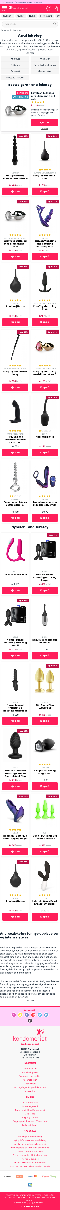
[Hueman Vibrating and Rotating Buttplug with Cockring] (45, 200)
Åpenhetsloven (30, 1079)
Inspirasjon (30, 1091)
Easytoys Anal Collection (45, 173)
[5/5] (45, 170)
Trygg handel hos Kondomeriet (30, 1110)
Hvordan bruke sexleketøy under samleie (30, 1166)
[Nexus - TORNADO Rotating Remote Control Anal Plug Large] (15, 729)
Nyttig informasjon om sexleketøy (30, 1140)
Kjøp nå (44, 122)
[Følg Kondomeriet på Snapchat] (20, 1016)
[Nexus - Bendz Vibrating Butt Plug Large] (45, 534)
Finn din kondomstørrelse (29, 1151)
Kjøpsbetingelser (30, 1072)
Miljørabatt (30, 1113)
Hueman (44, 238)
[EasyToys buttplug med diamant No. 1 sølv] (15, 91)
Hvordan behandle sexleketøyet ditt (30, 1144)
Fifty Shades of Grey (15, 434)
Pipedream (15, 499)
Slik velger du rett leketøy (30, 1136)
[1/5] (45, 431)
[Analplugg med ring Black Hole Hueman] (45, 461)
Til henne (7, 16)
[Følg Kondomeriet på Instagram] (13, 1016)
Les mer (44, 128)
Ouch (45, 833)
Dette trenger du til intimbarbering (30, 1155)
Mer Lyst (15, 173)
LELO (45, 898)
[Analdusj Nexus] (15, 265)
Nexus (15, 303)
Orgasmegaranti (30, 1106)
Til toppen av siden (30, 1206)
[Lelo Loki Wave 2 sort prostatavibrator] (45, 860)
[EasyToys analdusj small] (45, 135)
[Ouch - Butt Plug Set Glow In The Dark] (45, 795)
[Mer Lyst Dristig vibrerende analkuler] (15, 135)
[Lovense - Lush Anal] (15, 534)
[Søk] (55, 24)
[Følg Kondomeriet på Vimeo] (39, 1016)
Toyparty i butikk (30, 1117)
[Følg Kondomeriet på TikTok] (30, 1022)
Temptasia (45, 768)
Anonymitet (38, 2)
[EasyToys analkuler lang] (15, 331)
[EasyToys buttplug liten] (45, 265)
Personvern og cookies (30, 1076)
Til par (32, 16)
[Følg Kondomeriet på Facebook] (26, 1016)
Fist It (44, 434)
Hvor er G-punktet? (30, 1159)
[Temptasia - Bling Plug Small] (45, 729)
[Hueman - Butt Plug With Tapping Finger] (15, 795)
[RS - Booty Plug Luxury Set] (45, 664)
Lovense (15, 572)
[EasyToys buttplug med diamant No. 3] (45, 331)
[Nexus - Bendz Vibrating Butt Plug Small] (15, 599)
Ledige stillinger (30, 1125)
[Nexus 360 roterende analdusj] (45, 599)
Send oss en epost (30, 1044)
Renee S (45, 702)
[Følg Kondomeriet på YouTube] (33, 1016)
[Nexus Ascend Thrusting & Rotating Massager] (15, 664)
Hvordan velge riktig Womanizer (30, 1162)
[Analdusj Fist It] (45, 396)
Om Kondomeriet (30, 1102)
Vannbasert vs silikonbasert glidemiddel (30, 1147)
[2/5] (15, 496)
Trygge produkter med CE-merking (30, 1121)
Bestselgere (46, 16)
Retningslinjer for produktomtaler (30, 1087)
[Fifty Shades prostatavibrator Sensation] (15, 396)
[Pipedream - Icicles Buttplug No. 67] (15, 461)
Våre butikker (30, 1068)
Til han (20, 16)
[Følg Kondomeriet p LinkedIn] (46, 1016)
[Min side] (48, 8)
